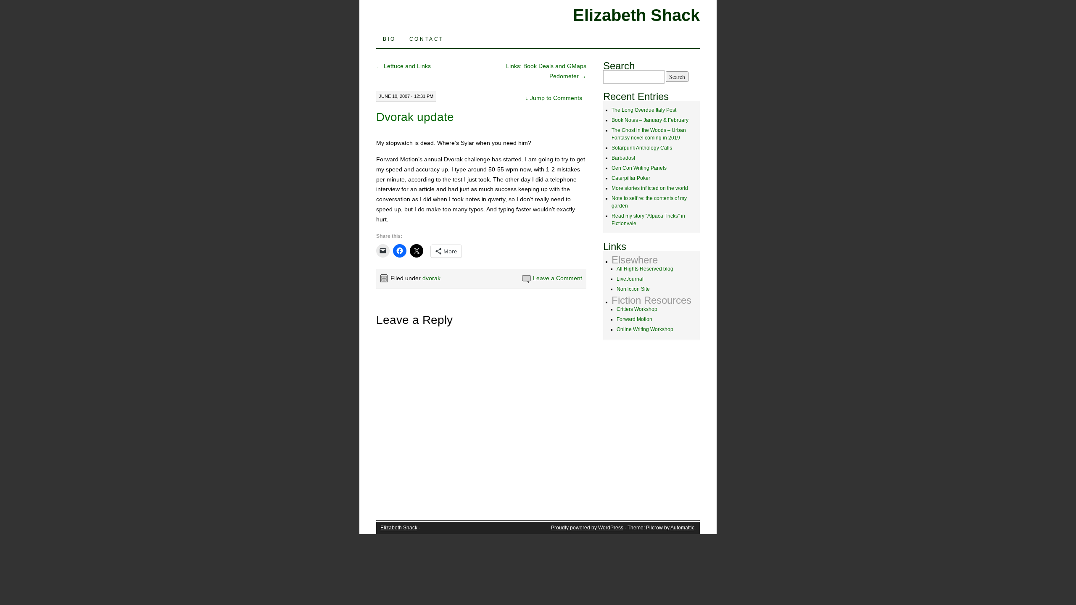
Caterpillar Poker (631, 178)
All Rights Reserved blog (645, 269)
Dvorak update (415, 117)
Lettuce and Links (403, 66)
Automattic (682, 528)
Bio (389, 39)
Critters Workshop (637, 309)
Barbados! (623, 158)
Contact (426, 39)
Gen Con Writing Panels (639, 168)
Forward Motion (634, 319)
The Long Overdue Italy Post (644, 110)
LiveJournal (630, 279)
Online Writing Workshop (645, 329)
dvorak (431, 278)
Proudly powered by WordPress (587, 528)
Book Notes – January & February (650, 120)
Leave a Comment (557, 278)
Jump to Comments (553, 98)
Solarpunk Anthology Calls (642, 148)
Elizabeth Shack (636, 15)
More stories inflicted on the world (650, 188)
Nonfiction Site (633, 289)
